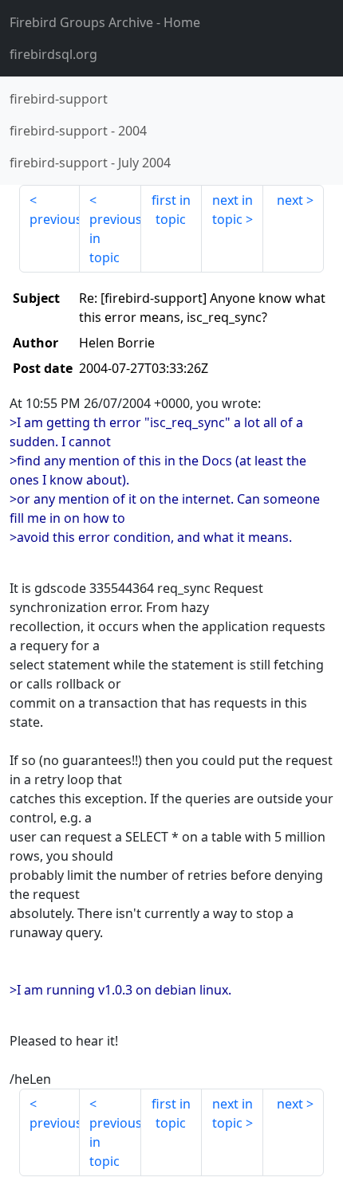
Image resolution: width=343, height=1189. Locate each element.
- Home (105, 22)
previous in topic (114, 238)
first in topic (171, 209)
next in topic (232, 209)
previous (55, 219)
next (290, 200)
